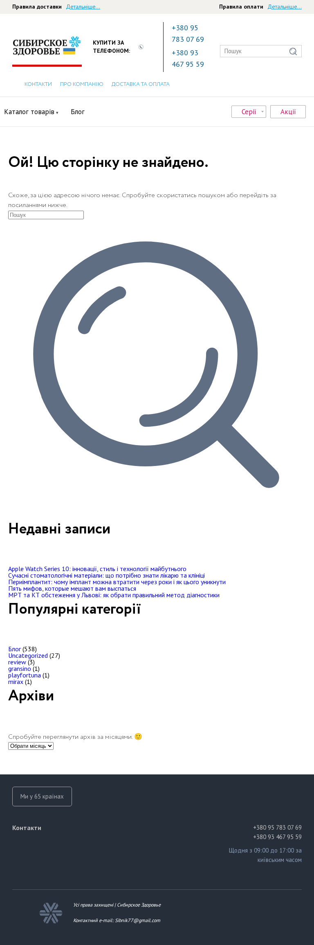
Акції (288, 111)
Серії (249, 111)
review (17, 662)
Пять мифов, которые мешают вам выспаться (72, 588)
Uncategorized (28, 655)
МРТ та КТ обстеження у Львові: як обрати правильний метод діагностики (114, 595)
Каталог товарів (29, 111)
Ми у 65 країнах (42, 796)
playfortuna (24, 675)
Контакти (38, 84)
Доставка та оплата (141, 84)
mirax (15, 681)
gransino (19, 668)
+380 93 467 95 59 (188, 58)
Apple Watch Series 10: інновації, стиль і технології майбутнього (97, 569)
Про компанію (81, 84)
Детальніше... (83, 6)
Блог (78, 111)
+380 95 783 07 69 (188, 33)
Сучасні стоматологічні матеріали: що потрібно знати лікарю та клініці (106, 575)
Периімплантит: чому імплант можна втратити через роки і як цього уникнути (117, 582)
